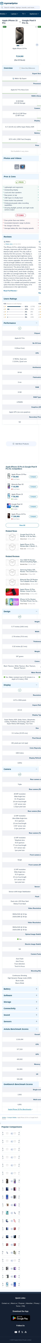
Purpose (21, 1303)
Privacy (36, 1303)
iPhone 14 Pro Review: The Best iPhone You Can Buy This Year (29, 600)
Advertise (29, 1303)
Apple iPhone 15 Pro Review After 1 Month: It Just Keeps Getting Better (29, 545)
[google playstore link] (20, 1320)
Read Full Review (10, 291)
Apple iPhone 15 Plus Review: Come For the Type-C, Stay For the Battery (28, 590)
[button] (2, 7)
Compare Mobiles (12, 1117)
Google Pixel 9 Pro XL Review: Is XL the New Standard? (28, 535)
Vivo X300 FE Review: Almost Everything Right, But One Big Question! (28, 561)
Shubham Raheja (24, 593)
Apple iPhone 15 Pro (20, 48)
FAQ (23, 1306)
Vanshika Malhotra (25, 584)
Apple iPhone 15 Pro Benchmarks (19, 1109)
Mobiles (2, 14)
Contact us (5, 1303)
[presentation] (4, 35)
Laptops (14, 14)
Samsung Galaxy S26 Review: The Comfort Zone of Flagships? (29, 570)
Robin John (9, 244)
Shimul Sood (23, 539)
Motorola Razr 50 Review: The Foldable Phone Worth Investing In (29, 580)
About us (14, 1303)
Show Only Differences (28, 68)
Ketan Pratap (23, 603)
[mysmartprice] (9, 4)
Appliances (33, 14)
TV (23, 14)
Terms (18, 1306)
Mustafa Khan (23, 564)
